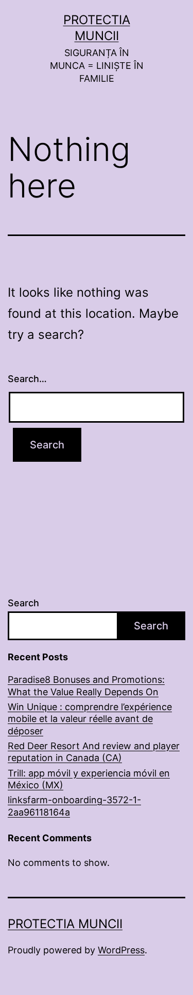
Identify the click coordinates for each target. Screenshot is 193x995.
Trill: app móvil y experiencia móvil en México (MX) (89, 779)
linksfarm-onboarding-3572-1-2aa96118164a (74, 805)
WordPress (121, 950)
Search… (27, 378)
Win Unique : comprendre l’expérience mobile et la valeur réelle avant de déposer (90, 718)
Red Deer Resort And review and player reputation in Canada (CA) (94, 751)
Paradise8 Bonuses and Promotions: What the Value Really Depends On (86, 685)
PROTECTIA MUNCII (65, 923)
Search (23, 603)
